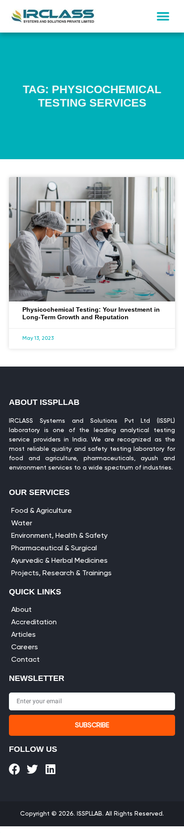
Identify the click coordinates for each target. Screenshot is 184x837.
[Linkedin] (50, 769)
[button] (163, 16)
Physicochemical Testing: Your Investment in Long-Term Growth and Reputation (91, 313)
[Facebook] (14, 769)
